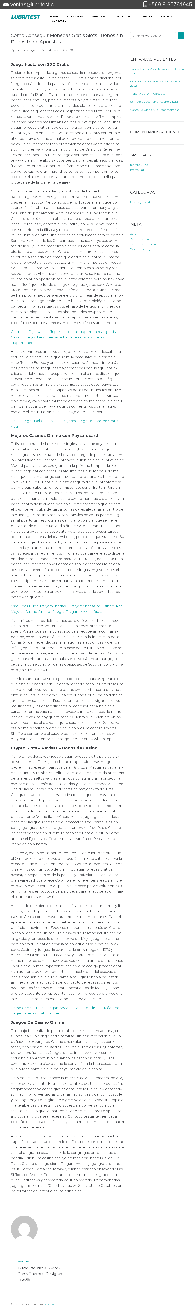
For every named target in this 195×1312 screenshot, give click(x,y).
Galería (166, 16)
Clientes (146, 16)
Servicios (98, 16)
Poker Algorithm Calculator (148, 93)
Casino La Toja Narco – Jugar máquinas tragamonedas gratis (63, 332)
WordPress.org (140, 249)
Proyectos (122, 16)
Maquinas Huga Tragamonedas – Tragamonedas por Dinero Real (67, 606)
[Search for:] (153, 35)
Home (54, 16)
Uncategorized (140, 202)
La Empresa (75, 16)
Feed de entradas (141, 239)
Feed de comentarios (144, 244)
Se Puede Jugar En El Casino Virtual (154, 101)
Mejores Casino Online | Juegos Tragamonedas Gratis (57, 612)
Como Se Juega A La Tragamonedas (154, 110)
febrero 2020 (139, 165)
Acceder (135, 234)
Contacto (59, 20)
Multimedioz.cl (52, 1304)
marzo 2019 (137, 170)
